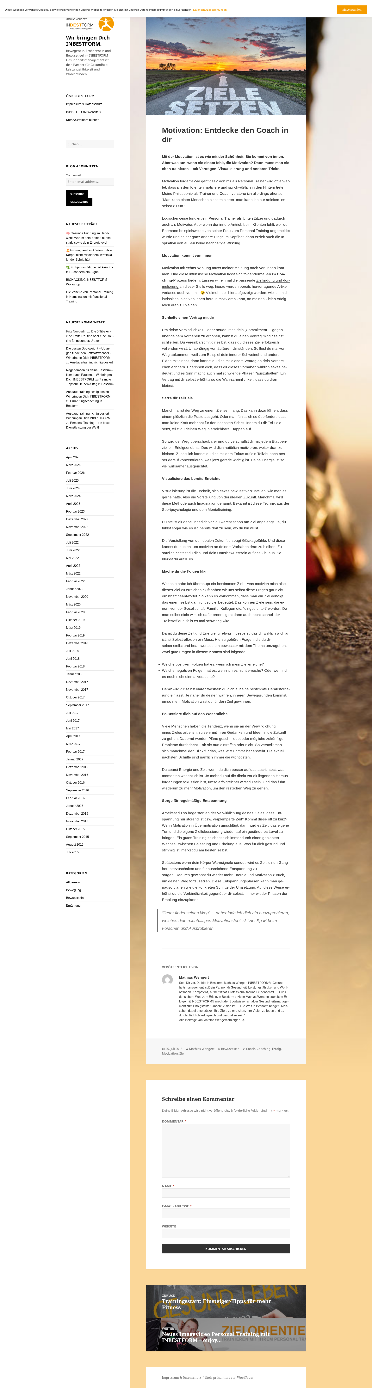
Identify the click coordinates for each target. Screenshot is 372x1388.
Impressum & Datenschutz (84, 104)
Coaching (263, 1049)
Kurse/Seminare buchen (82, 120)
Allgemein (73, 882)
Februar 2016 (75, 798)
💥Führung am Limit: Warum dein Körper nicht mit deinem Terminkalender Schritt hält (89, 255)
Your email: (74, 175)
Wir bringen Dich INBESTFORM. (88, 40)
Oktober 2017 (75, 697)
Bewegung (73, 890)
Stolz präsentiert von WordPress (229, 1377)
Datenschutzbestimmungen (210, 9)
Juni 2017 (73, 720)
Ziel (181, 1053)
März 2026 (73, 465)
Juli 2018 (72, 651)
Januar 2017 (74, 759)
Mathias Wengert (201, 1049)
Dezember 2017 (77, 682)
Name (168, 1186)
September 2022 (77, 534)
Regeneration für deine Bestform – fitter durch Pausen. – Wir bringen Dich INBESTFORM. (89, 374)
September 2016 (77, 790)
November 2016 (77, 774)
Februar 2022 (75, 581)
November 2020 (77, 596)
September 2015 (77, 836)
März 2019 (73, 627)
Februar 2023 (75, 511)
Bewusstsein (75, 897)
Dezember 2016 (77, 767)
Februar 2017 (75, 751)
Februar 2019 (75, 635)
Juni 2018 (73, 658)
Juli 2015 (72, 852)
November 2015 (77, 821)
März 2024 (73, 496)
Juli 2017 (72, 713)
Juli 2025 (72, 480)
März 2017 (73, 744)
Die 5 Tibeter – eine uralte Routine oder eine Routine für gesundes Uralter (90, 336)
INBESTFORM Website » (83, 112)
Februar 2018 (75, 666)
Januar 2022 (74, 589)
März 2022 (73, 573)
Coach (250, 1049)
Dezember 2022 (77, 519)
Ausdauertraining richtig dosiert (91, 362)
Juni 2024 (73, 488)
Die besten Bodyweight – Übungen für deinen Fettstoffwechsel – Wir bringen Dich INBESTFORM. (88, 353)
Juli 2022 (72, 542)
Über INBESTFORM (80, 96)
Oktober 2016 (75, 782)
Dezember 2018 (77, 643)
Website (169, 1226)
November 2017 (77, 689)
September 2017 (77, 705)
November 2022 (77, 527)
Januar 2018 (74, 674)
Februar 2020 (75, 612)
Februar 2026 (75, 472)
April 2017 (73, 736)
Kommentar (174, 1121)
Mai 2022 (72, 558)
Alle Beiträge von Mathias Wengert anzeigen (210, 1020)
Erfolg (276, 1049)
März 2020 (73, 604)
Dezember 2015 (77, 813)
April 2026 (73, 457)
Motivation (170, 1053)
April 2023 (73, 503)
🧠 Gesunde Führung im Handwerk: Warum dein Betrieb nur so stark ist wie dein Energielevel (88, 238)
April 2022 (73, 565)
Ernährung (73, 905)
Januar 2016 (74, 805)
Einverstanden (352, 9)
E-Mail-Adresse (177, 1206)
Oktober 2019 (75, 620)
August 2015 (75, 844)
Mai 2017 (72, 728)
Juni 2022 (73, 550)
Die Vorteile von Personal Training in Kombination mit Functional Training (89, 296)
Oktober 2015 (75, 829)
